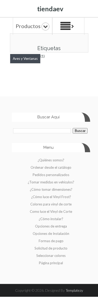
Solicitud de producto (50, 248)
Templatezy (74, 290)
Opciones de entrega (51, 226)
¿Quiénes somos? (51, 160)
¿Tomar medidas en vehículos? (51, 182)
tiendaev (50, 9)
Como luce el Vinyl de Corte (51, 211)
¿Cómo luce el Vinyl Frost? (51, 197)
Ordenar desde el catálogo (51, 167)
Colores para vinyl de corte (51, 204)
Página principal (51, 263)
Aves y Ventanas (25, 58)
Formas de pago (51, 241)
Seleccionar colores (51, 255)
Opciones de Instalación (51, 233)
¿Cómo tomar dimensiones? (51, 189)
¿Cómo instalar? (51, 219)
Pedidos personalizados (51, 175)
